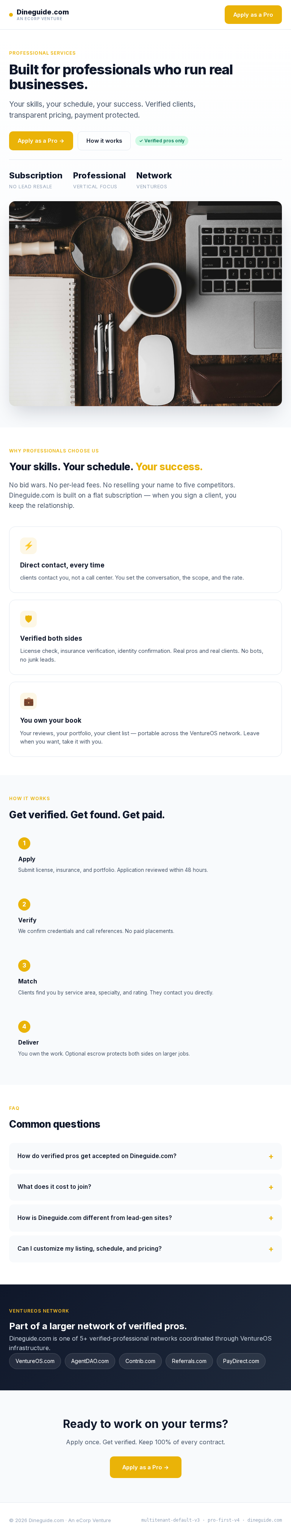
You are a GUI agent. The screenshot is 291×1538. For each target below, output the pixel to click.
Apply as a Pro (253, 14)
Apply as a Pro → (41, 140)
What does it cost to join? (54, 1186)
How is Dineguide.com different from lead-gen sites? (94, 1217)
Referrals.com (189, 1361)
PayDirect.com (241, 1361)
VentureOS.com (35, 1361)
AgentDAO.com (90, 1361)
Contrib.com (140, 1361)
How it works (104, 140)
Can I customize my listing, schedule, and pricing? (89, 1248)
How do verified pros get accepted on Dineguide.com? (97, 1156)
